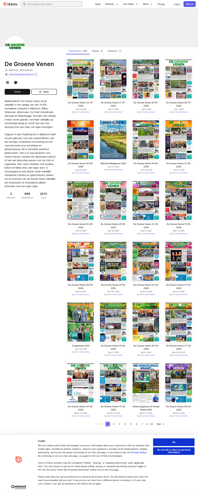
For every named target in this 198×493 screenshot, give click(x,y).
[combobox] (54, 4)
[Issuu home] (10, 4)
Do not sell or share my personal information (173, 451)
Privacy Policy (138, 452)
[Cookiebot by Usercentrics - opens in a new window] (18, 487)
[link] (98, 4)
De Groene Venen (82, 112)
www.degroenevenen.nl (23, 74)
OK (174, 442)
